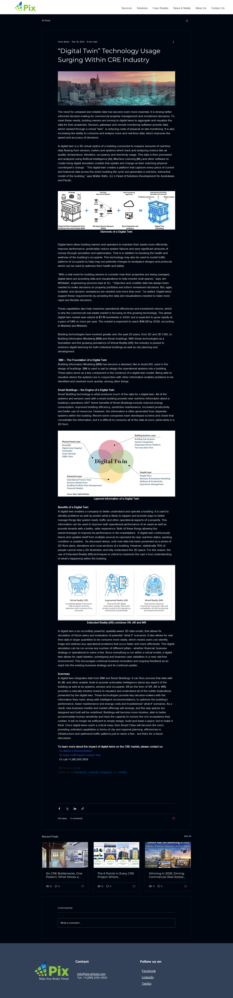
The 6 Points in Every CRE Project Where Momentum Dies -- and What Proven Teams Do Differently (115, 875)
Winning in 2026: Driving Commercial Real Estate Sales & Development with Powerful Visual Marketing (168, 875)
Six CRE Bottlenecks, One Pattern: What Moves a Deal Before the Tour (64, 875)
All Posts (46, 20)
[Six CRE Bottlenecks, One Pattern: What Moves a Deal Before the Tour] (65, 855)
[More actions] (173, 42)
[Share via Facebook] (59, 808)
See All (187, 836)
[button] (126, 8)
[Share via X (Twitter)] (67, 808)
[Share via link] (82, 808)
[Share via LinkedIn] (74, 808)
